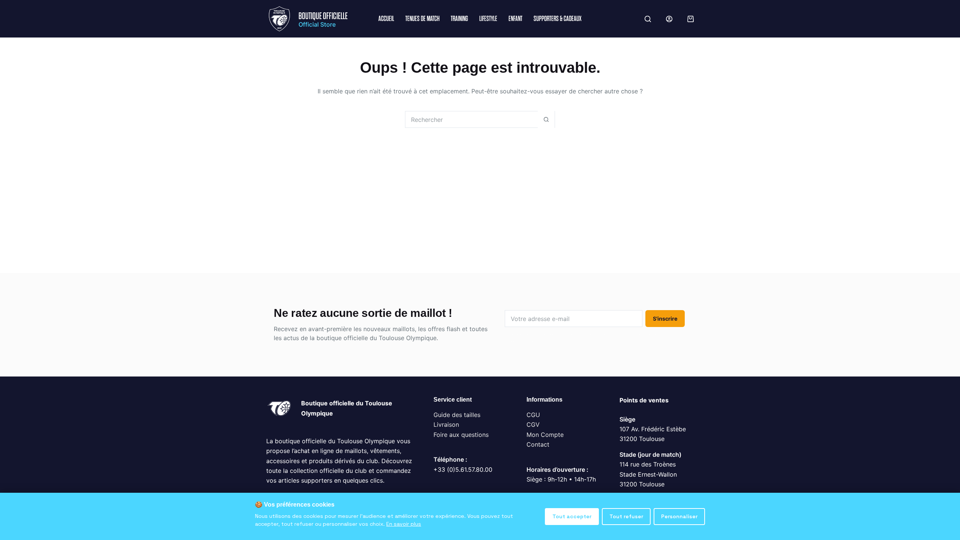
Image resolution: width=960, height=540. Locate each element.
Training (459, 18)
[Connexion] (669, 19)
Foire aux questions (461, 434)
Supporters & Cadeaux (558, 18)
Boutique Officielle (323, 16)
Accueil (386, 18)
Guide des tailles (457, 414)
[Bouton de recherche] (546, 119)
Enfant (515, 18)
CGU (533, 414)
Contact (537, 444)
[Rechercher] (648, 19)
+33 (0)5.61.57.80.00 (463, 469)
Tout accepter (571, 516)
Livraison (446, 424)
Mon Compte (545, 434)
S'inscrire (665, 318)
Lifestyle (488, 18)
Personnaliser (679, 516)
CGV (533, 424)
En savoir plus (403, 523)
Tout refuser (626, 516)
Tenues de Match (422, 18)
